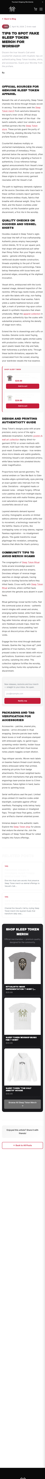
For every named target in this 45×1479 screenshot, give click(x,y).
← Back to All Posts (22, 1145)
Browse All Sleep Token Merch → (22, 1104)
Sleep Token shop (22, 826)
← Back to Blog (9, 19)
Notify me (22, 701)
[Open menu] (41, 9)
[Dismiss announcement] (43, 2)
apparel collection (31, 313)
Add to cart (22, 386)
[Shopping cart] (36, 9)
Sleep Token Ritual (31, 562)
